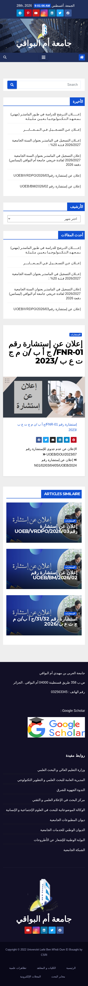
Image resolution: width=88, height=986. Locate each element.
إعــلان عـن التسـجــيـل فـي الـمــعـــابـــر (52, 129)
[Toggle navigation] (43, 57)
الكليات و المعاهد (46, 967)
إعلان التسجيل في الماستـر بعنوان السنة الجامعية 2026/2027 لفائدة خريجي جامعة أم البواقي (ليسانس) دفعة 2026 (45, 160)
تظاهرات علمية (17, 967)
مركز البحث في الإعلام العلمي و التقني (58, 800)
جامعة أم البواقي (44, 43)
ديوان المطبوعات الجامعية (67, 820)
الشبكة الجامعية (74, 850)
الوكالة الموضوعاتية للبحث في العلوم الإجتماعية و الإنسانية (45, 810)
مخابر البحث (58, 976)
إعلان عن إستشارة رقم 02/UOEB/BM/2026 (50, 186)
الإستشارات (76, 334)
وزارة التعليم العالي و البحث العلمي (61, 770)
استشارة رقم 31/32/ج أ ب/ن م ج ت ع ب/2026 (45, 621)
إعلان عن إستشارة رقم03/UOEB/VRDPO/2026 (47, 175)
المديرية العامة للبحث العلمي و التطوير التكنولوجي (51, 780)
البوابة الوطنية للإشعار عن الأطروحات (59, 840)
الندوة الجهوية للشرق (71, 790)
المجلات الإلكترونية (30, 976)
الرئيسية (71, 967)
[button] (5, 57)
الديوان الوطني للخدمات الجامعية (62, 830)
